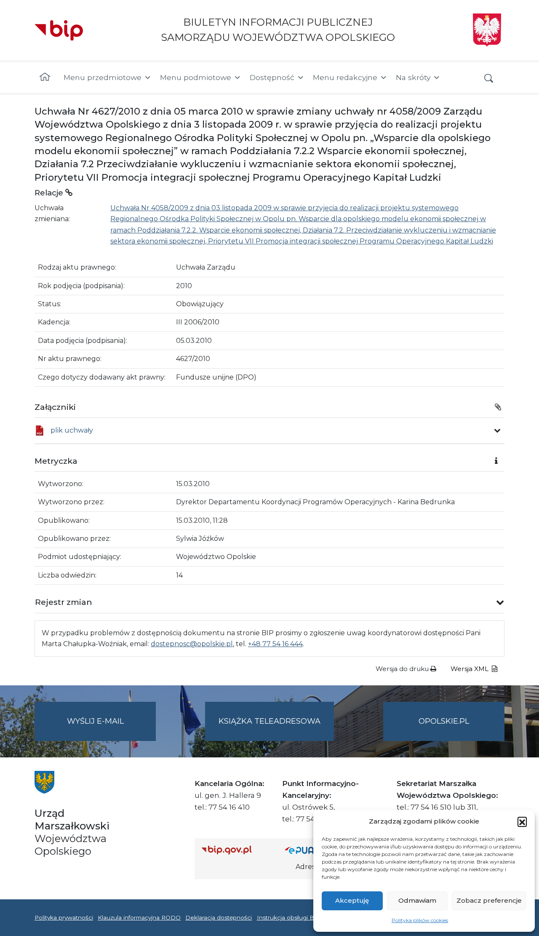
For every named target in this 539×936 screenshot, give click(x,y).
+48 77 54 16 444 (275, 644)
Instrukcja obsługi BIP (288, 917)
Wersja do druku (403, 669)
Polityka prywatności (64, 917)
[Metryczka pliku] (497, 430)
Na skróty (413, 77)
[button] (522, 821)
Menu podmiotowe (195, 77)
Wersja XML (470, 669)
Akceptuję (352, 900)
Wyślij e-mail (111, 728)
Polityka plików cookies (420, 920)
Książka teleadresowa (269, 721)
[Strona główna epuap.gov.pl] (312, 849)
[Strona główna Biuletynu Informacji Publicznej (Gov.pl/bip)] (236, 849)
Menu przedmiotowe (102, 77)
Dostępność (272, 77)
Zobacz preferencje (489, 900)
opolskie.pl (444, 721)
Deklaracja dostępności (218, 917)
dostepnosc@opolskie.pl (192, 644)
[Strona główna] (45, 77)
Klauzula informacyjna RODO (139, 917)
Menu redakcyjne (345, 77)
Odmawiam (417, 900)
